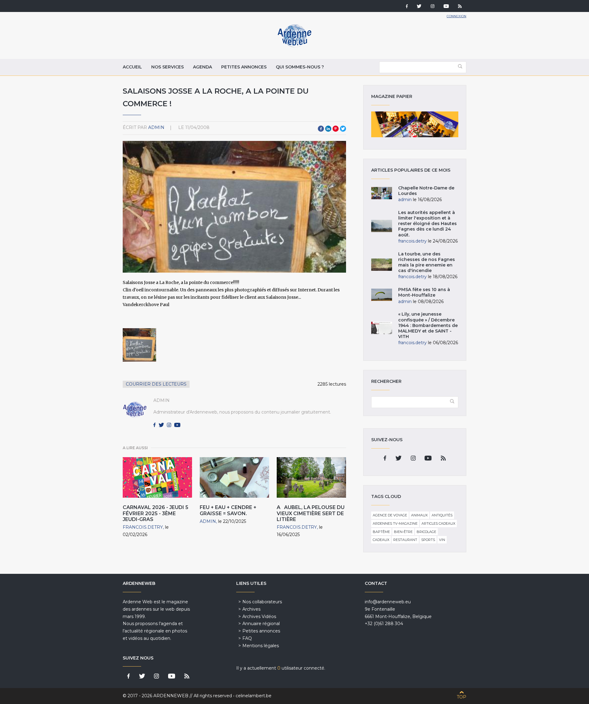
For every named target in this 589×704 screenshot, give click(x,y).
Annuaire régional (261, 623)
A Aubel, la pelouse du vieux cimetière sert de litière (311, 513)
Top (461, 697)
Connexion (456, 16)
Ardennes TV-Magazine (395, 523)
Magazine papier (414, 124)
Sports (428, 540)
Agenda (202, 67)
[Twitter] (419, 6)
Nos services (167, 67)
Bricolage (426, 532)
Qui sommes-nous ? (300, 67)
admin (156, 127)
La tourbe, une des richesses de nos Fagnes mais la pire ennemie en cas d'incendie (426, 262)
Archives (251, 609)
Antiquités (442, 515)
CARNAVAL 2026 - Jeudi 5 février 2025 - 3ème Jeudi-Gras (155, 513)
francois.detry (143, 527)
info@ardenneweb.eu (388, 602)
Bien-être (403, 532)
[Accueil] (294, 46)
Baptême (381, 532)
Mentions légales (260, 645)
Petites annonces (244, 67)
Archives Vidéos (259, 616)
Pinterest (336, 129)
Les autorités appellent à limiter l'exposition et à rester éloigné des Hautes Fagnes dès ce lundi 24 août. (427, 224)
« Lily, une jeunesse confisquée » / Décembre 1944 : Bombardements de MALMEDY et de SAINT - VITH (428, 325)
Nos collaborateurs (262, 602)
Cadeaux (381, 540)
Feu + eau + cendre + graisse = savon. (228, 510)
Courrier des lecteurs (156, 384)
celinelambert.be (253, 695)
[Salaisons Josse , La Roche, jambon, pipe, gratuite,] (139, 345)
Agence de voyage (390, 515)
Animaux (419, 515)
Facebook (321, 129)
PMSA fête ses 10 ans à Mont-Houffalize (424, 292)
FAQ (247, 638)
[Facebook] (407, 6)
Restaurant (405, 540)
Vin (442, 540)
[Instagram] (432, 6)
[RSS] (460, 6)
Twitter (343, 129)
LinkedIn (328, 129)
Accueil (132, 67)
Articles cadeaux (438, 523)
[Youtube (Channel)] (446, 6)
